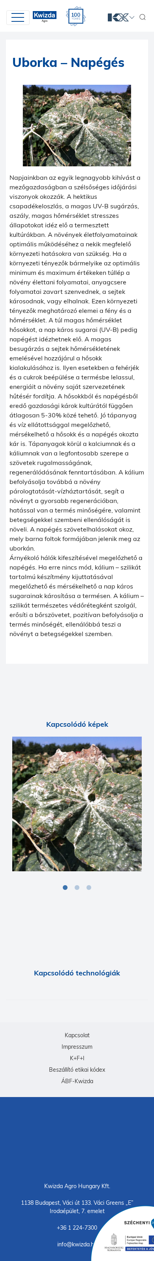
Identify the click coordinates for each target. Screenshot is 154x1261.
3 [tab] (89, 888)
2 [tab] (77, 888)
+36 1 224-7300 (77, 1227)
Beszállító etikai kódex (77, 1069)
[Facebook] (77, 1139)
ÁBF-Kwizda (77, 1081)
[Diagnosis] (77, 804)
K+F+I (77, 1058)
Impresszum (77, 1046)
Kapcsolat (77, 1035)
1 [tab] (65, 888)
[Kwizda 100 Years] (76, 16)
